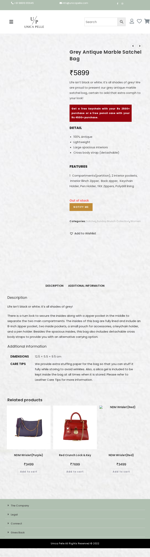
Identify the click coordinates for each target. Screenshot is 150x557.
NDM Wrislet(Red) (121, 455)
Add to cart (28, 471)
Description (54, 286)
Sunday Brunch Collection (113, 221)
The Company (20, 505)
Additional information (86, 286)
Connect (16, 523)
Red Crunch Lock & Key (75, 455)
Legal (14, 514)
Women (135, 221)
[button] (11, 22)
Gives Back (18, 532)
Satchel (91, 221)
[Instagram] (122, 3)
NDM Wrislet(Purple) (28, 455)
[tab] (54, 285)
